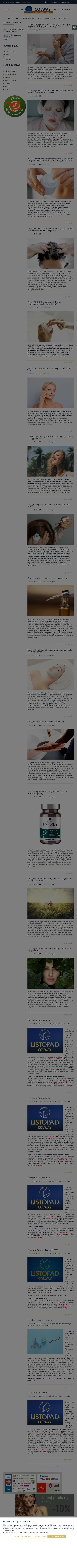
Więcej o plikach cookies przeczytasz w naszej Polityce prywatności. (25, 1532)
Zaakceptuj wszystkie (56, 1536)
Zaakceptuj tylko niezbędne (22, 1536)
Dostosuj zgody (40, 1536)
